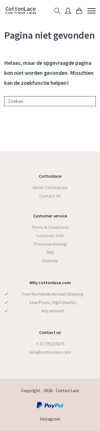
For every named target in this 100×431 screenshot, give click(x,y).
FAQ (50, 252)
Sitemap (50, 260)
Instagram (50, 419)
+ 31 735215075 (50, 343)
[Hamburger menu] (91, 10)
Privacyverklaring (50, 244)
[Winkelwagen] (79, 10)
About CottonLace (50, 187)
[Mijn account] (68, 10)
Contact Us (50, 196)
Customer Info (50, 235)
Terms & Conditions (50, 227)
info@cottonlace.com (50, 352)
